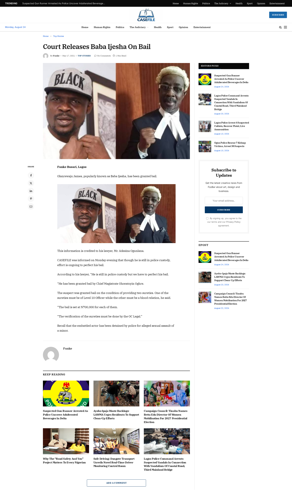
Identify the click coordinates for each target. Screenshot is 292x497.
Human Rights (190, 3)
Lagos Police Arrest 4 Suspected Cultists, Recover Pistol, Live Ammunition (231, 126)
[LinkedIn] (31, 191)
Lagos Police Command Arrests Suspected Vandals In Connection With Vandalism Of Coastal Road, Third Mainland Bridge (165, 464)
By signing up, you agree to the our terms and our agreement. (224, 222)
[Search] (280, 27)
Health (239, 3)
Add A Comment (116, 482)
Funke (56, 55)
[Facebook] (31, 175)
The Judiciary (221, 3)
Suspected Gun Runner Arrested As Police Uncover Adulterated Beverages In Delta (65, 414)
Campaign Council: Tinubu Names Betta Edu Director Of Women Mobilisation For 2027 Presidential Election (165, 416)
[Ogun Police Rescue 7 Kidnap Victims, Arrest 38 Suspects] (205, 146)
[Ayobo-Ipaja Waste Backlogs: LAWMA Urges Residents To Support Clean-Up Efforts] (116, 393)
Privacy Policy (233, 222)
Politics (206, 3)
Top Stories (84, 56)
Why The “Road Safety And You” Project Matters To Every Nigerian (64, 460)
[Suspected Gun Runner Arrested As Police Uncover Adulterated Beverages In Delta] (66, 393)
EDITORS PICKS (209, 65)
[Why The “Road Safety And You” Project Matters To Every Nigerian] (66, 441)
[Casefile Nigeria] (146, 15)
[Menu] (285, 27)
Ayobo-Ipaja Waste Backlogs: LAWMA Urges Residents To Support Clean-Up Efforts (64, 3)
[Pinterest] (31, 198)
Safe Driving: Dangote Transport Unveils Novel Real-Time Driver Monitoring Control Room (114, 462)
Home (176, 3)
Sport (250, 3)
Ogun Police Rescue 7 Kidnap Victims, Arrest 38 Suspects (230, 144)
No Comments (104, 55)
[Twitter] (31, 183)
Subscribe (278, 15)
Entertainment (277, 3)
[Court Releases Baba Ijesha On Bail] (116, 111)
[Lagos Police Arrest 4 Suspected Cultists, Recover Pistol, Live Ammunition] (205, 126)
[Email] (31, 206)
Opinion (261, 3)
